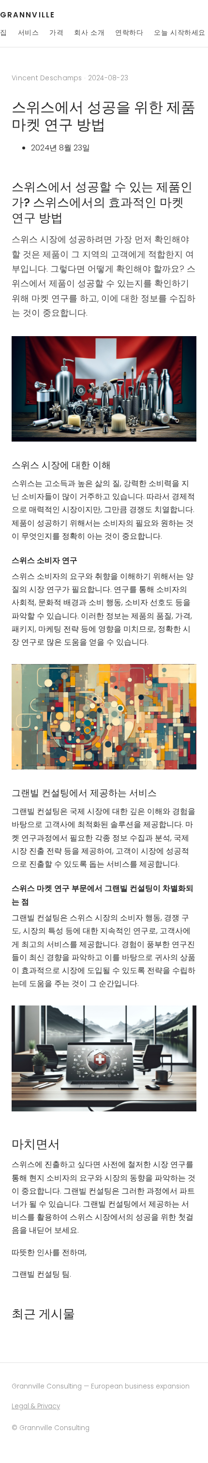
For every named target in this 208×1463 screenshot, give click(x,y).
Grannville (27, 15)
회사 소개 (89, 32)
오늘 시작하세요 (179, 32)
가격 (56, 32)
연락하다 (129, 32)
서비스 (28, 32)
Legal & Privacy (36, 1406)
